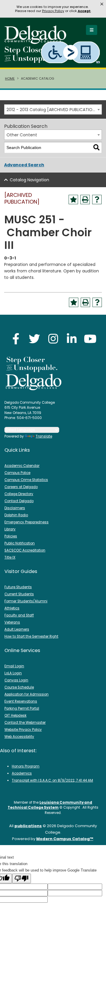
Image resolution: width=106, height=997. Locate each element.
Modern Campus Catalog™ (64, 839)
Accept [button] (84, 11)
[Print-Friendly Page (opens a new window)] (85, 199)
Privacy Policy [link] (53, 11)
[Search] (96, 147)
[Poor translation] (21, 878)
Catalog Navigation (29, 180)
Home (10, 78)
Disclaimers (14, 508)
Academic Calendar (21, 465)
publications (28, 826)
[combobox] (53, 109)
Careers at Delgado (21, 487)
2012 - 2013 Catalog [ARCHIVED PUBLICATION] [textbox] (51, 110)
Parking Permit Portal (21, 708)
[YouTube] (90, 338)
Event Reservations (20, 701)
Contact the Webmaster (25, 722)
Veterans (12, 622)
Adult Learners (16, 629)
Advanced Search (24, 165)
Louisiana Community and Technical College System (50, 805)
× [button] (102, 4)
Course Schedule (19, 687)
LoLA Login (13, 673)
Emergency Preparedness (26, 522)
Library (10, 529)
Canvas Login (16, 680)
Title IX (9, 557)
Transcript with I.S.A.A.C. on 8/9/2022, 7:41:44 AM (52, 780)
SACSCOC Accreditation (24, 550)
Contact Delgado (19, 501)
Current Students (19, 594)
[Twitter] (34, 338)
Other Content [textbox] (21, 135)
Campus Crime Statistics (26, 479)
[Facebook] (16, 338)
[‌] (37, 42)
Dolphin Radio (16, 515)
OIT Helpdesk (15, 715)
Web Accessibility (19, 736)
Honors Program (25, 766)
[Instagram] (53, 338)
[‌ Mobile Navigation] (91, 30)
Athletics (11, 608)
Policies (10, 536)
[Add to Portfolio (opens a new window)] (73, 199)
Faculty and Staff (19, 615)
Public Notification (19, 543)
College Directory (18, 494)
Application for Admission (26, 694)
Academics (22, 773)
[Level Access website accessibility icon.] (71, 52)
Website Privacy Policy (23, 729)
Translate (44, 436)
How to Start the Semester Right (31, 636)
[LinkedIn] (71, 338)
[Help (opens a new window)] (97, 199)
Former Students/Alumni (25, 601)
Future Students (18, 587)
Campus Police (17, 472)
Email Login (14, 666)
